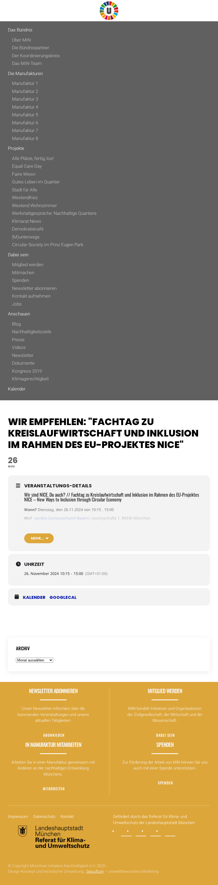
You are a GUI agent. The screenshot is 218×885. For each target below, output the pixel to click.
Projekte (16, 148)
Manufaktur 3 (25, 99)
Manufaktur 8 (25, 138)
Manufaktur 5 (25, 114)
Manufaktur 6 (25, 122)
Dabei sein (18, 254)
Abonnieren (54, 735)
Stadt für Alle (24, 189)
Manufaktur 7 (25, 130)
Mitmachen (23, 272)
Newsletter (22, 355)
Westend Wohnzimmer (34, 205)
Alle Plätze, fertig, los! (33, 158)
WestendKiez (25, 197)
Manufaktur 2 (25, 91)
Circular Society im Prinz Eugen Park (47, 244)
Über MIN (21, 40)
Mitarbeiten (54, 788)
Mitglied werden (27, 264)
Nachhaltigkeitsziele (31, 331)
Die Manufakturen (25, 73)
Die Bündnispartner (30, 47)
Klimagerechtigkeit (30, 378)
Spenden (20, 280)
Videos (19, 347)
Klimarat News (26, 221)
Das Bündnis (20, 29)
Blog (16, 324)
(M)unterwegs (26, 237)
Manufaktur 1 (25, 83)
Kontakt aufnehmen (31, 296)
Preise (18, 339)
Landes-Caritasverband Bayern (61, 518)
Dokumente (23, 363)
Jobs (17, 304)
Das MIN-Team (27, 63)
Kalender (17, 389)
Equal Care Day (27, 166)
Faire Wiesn (23, 174)
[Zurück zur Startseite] (109, 10)
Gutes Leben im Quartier (36, 181)
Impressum (18, 816)
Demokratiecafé (28, 229)
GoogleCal (63, 597)
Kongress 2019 (27, 371)
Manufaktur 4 (25, 107)
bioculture (95, 871)
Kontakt (67, 816)
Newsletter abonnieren (34, 288)
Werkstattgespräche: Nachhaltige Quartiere (54, 213)
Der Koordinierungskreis (36, 55)
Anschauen (19, 313)
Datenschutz (44, 816)
